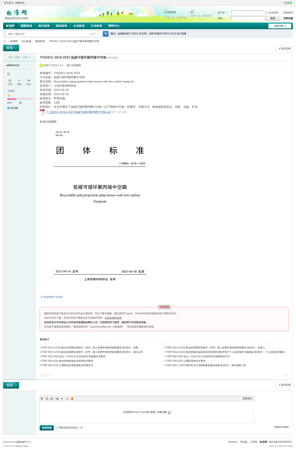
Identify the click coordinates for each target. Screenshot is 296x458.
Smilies (72, 398)
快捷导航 (279, 26)
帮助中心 (114, 25)
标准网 (10, 25)
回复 (47, 375)
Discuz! (21, 442)
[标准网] (16, 20)
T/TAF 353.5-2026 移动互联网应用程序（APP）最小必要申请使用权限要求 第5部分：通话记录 (92, 352)
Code (67, 398)
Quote (62, 398)
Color (47, 398)
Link (57, 398)
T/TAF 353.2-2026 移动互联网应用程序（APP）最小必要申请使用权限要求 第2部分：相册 (89, 347)
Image (52, 398)
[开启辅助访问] (282, 3)
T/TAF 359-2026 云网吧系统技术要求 (186, 360)
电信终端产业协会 (53, 297)
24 (28, 80)
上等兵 (10, 90)
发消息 (14, 108)
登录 (152, 412)
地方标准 (44, 25)
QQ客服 (288, 2)
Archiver (232, 442)
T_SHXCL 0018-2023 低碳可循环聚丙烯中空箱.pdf (79, 112)
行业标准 (96, 25)
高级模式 (247, 398)
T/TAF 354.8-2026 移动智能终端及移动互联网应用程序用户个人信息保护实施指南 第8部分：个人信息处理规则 (225, 352)
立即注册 (288, 18)
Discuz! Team (22, 446)
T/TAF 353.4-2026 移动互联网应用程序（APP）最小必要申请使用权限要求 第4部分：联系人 (215, 347)
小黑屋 (253, 442)
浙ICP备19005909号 (280, 442)
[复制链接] (112, 57)
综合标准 (26, 41)
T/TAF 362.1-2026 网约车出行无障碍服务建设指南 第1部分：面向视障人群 (206, 365)
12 (9, 80)
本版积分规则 (281, 427)
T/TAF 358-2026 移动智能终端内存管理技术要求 (67, 360)
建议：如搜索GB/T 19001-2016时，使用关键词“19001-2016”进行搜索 (148, 33)
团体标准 (61, 25)
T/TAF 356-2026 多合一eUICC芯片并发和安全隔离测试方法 (198, 356)
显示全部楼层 (74, 65)
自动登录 (273, 12)
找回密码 (288, 12)
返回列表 (286, 48)
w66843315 (12, 65)
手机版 (243, 442)
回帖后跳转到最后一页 (71, 427)
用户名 (221, 12)
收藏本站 (20, 2)
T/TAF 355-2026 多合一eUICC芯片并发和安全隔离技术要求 (73, 356)
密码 (220, 18)
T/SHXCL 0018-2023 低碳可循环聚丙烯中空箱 (74, 41)
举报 (285, 375)
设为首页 (8, 2)
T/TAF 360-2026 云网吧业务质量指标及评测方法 (67, 365)
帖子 (93, 34)
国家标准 (26, 25)
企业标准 (79, 25)
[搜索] (105, 34)
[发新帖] (11, 48)
